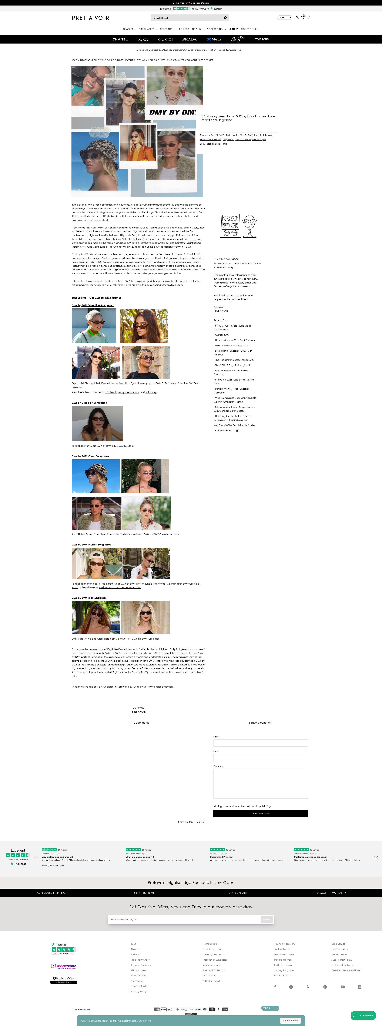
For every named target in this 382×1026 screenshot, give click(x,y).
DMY (141, 638)
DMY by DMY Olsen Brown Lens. (162, 534)
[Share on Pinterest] (287, 139)
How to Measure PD (284, 943)
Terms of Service (140, 986)
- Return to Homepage (226, 430)
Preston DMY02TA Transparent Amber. (120, 587)
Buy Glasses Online (284, 954)
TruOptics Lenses (283, 965)
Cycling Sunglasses (284, 970)
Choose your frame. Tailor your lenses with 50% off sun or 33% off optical (191, 2)
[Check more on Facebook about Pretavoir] (275, 987)
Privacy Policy (138, 991)
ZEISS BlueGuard (211, 980)
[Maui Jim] (238, 39)
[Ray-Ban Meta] (214, 39)
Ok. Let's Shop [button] (290, 1020)
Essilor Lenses (281, 975)
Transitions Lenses (283, 959)
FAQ (133, 943)
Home (74, 60)
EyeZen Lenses (339, 954)
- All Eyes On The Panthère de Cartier (234, 425)
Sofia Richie (221, 143)
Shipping (135, 949)
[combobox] (190, 17)
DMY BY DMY (246, 135)
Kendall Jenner (243, 139)
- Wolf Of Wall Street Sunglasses (231, 345)
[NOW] (225, 18)
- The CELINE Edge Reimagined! (232, 365)
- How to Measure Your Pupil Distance (235, 340)
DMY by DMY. (183, 246)
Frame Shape (210, 943)
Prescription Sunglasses (215, 959)
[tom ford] (262, 39)
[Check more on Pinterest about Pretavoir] (325, 987)
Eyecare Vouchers (141, 965)
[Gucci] (165, 39)
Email (216, 751)
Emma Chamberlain (210, 139)
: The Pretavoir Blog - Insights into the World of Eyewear (112, 60)
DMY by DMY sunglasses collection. (153, 686)
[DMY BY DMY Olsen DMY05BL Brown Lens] (96, 492)
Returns (135, 954)
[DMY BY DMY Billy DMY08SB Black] (97, 440)
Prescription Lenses (213, 949)
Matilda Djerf (259, 139)
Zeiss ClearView (339, 949)
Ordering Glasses (212, 954)
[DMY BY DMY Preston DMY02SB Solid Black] (97, 578)
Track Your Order (140, 959)
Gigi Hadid (228, 139)
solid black (111, 392)
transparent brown (128, 392)
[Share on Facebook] (287, 124)
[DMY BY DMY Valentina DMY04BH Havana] (94, 342)
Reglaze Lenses (282, 949)
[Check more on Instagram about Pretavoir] (291, 987)
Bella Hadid (232, 135)
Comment (218, 766)
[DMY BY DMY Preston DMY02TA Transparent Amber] (146, 578)
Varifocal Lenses (211, 965)
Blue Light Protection (214, 970)
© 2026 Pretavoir (81, 1009)
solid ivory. (151, 392)
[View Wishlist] (308, 17)
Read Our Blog (139, 975)
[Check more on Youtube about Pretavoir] (343, 987)
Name (216, 736)
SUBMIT (267, 919)
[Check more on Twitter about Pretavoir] (308, 987)
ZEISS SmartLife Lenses (342, 965)
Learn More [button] (145, 1020)
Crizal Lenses (338, 943)
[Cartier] (143, 39)
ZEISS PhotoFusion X (341, 959)
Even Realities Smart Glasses (346, 970)
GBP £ (281, 17)
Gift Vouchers (138, 970)
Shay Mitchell (207, 143)
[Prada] (189, 39)
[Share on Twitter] (287, 132)
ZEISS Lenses (209, 975)
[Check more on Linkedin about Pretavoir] (359, 987)
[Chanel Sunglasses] (120, 39)
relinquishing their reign (126, 284)
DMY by (115, 445)
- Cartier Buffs (221, 334)
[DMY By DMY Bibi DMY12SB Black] (96, 633)
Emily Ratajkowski (263, 135)
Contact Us (137, 980)
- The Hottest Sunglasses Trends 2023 (234, 359)
